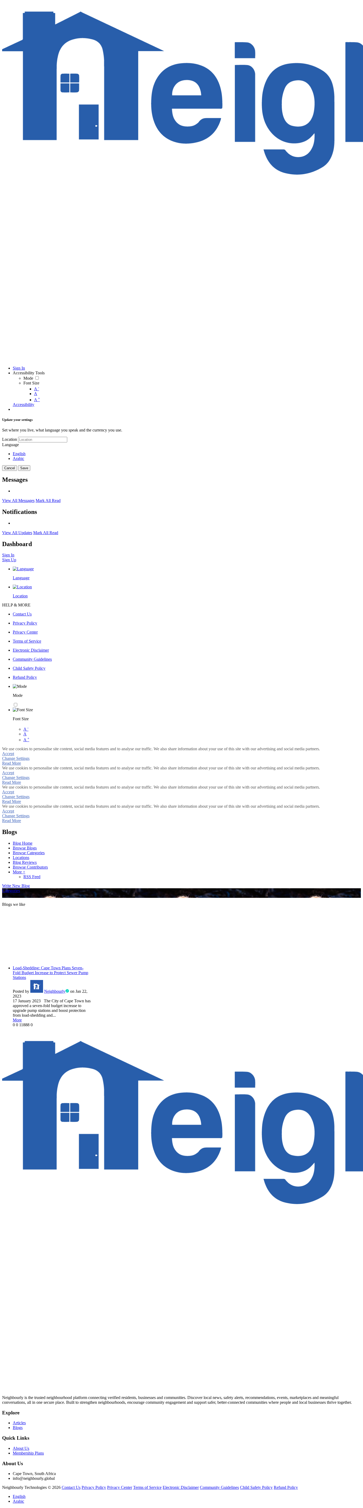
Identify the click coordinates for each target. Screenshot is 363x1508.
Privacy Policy (94, 1487)
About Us (21, 1448)
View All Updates (17, 532)
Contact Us (71, 1487)
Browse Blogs (25, 848)
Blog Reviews (25, 862)
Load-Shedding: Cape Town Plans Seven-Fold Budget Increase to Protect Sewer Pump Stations (50, 973)
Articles (19, 1423)
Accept (8, 753)
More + (19, 872)
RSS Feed (31, 876)
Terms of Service (147, 1487)
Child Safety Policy (256, 1487)
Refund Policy (286, 1487)
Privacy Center (119, 1487)
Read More (11, 763)
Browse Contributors (30, 867)
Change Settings (15, 758)
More (17, 1020)
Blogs (18, 1427)
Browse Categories (29, 853)
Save (24, 468)
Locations (21, 857)
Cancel (9, 468)
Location (9, 439)
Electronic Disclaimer (181, 1487)
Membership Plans (28, 1453)
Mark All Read (48, 500)
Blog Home (22, 843)
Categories (11, 890)
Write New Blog (16, 885)
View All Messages (18, 500)
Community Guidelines (219, 1487)
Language (10, 444)
